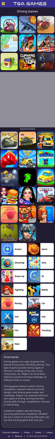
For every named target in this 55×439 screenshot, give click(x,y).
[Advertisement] (27, 99)
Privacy (27, 432)
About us (18, 436)
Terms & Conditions (10, 432)
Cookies (38, 432)
